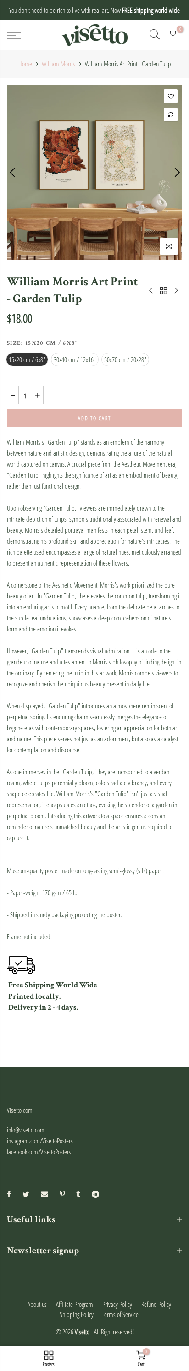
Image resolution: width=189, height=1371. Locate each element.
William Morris (58, 63)
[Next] (176, 172)
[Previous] (13, 172)
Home (25, 63)
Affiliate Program (74, 1304)
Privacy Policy (117, 1304)
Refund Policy (156, 1304)
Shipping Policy (77, 1314)
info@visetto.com (25, 1129)
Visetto (82, 1331)
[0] (173, 35)
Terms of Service (121, 1314)
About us (37, 1304)
